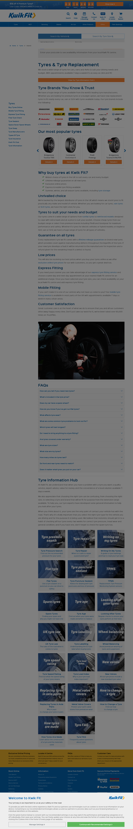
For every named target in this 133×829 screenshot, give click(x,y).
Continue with (95, 824)
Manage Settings (36, 824)
